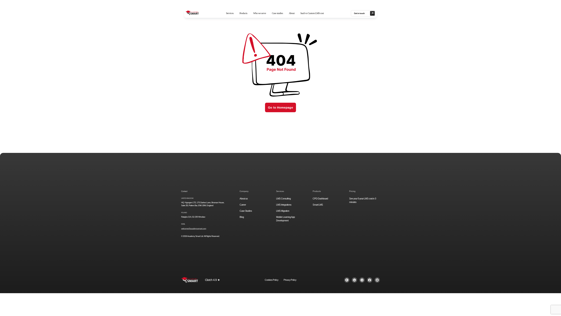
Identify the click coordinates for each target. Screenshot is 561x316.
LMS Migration (282, 211)
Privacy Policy (290, 280)
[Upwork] (362, 280)
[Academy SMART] (192, 13)
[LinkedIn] (354, 280)
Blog (242, 217)
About (292, 13)
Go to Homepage (280, 107)
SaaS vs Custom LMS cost (312, 13)
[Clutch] (346, 280)
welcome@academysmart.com (193, 228)
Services (230, 13)
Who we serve (259, 13)
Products (243, 13)
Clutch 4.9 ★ (212, 279)
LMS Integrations (283, 204)
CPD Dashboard (320, 198)
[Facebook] (369, 280)
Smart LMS (318, 204)
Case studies (277, 13)
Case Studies (246, 211)
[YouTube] (377, 280)
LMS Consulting (283, 198)
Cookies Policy (271, 280)
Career (243, 204)
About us (244, 198)
